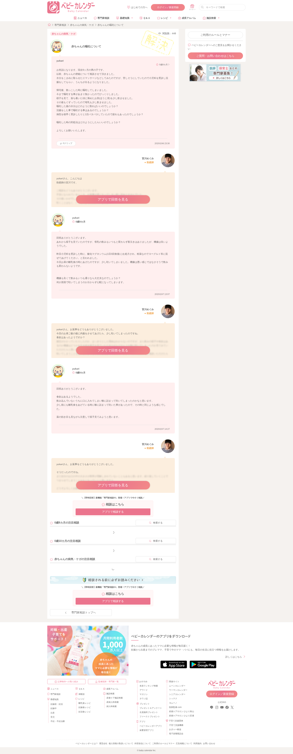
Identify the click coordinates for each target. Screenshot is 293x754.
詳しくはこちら (233, 656)
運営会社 (103, 743)
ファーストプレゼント (150, 716)
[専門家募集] (215, 72)
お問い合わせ (209, 743)
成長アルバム (189, 18)
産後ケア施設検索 (114, 698)
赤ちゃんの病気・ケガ (82, 25)
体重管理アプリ (147, 730)
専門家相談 (103, 18)
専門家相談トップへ (84, 612)
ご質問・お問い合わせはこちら (215, 55)
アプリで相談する (113, 511)
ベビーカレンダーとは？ (86, 743)
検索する (158, 522)
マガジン (144, 694)
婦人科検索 (111, 706)
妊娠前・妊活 (57, 704)
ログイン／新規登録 (168, 7)
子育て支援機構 (176, 725)
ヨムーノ (173, 703)
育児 (53, 717)
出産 (53, 713)
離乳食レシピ (85, 703)
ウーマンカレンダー (178, 690)
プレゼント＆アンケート (151, 708)
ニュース (82, 18)
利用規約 (197, 743)
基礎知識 (124, 18)
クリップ (67, 143)
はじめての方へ (139, 7)
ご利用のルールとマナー (215, 34)
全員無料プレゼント (149, 712)
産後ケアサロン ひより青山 (181, 711)
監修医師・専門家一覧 (108, 681)
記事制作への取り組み (68, 681)
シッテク (173, 698)
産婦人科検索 (112, 702)
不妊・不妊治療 (58, 721)
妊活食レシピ (85, 712)
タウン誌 (144, 698)
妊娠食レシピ (85, 707)
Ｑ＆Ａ (146, 18)
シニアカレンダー (177, 694)
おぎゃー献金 (175, 729)
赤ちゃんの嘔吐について (110, 25)
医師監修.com (175, 707)
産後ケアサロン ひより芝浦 (181, 715)
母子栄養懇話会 (176, 733)
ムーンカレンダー (177, 686)
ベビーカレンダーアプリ (151, 726)
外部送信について (142, 743)
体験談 (82, 694)
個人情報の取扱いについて (121, 743)
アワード (144, 690)
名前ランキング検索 (149, 686)
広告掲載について (184, 743)
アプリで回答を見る (113, 199)
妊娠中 (54, 708)
